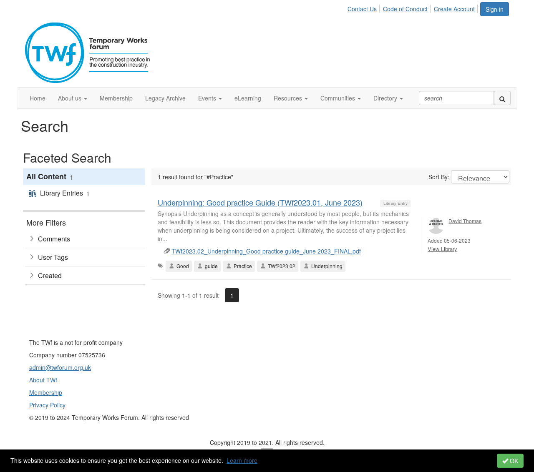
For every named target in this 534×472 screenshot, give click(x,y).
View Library (442, 249)
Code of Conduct (405, 9)
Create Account (454, 9)
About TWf (43, 380)
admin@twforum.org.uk (60, 367)
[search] (502, 98)
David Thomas (464, 220)
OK (513, 461)
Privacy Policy (47, 405)
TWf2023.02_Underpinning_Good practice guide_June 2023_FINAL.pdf (266, 251)
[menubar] (413, 7)
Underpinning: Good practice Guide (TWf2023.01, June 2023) (260, 202)
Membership (45, 392)
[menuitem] (364, 7)
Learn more (242, 460)
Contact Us (362, 9)
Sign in (495, 9)
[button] (72, 98)
